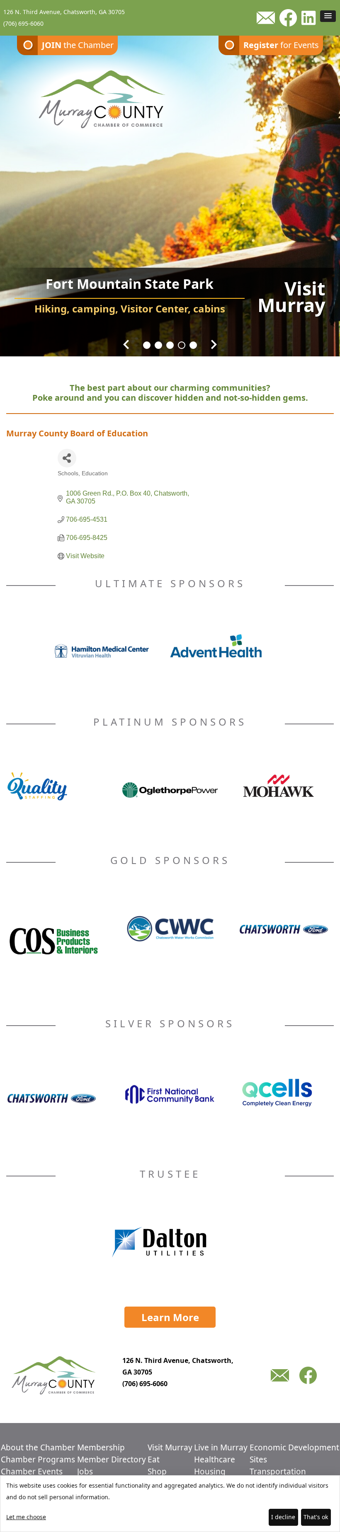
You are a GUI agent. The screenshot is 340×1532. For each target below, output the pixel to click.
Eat (154, 1459)
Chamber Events (32, 1471)
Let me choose (26, 1517)
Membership (101, 1447)
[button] (328, 16)
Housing (210, 1471)
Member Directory (111, 1459)
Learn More (170, 1317)
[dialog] (170, 1503)
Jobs (85, 1471)
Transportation (278, 1471)
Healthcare (214, 1459)
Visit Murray (170, 1447)
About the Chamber (38, 1447)
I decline (283, 1517)
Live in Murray (221, 1447)
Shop (157, 1471)
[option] (170, 190)
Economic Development (294, 1447)
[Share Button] (67, 458)
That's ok (316, 1517)
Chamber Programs (38, 1459)
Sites (258, 1459)
